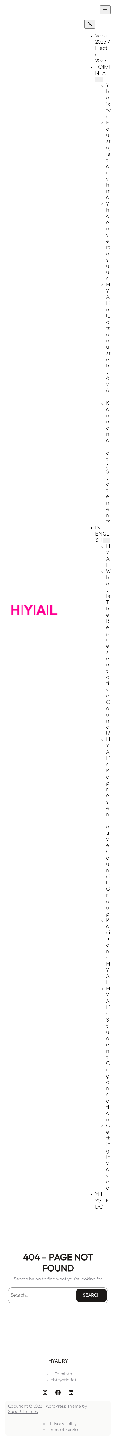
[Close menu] (89, 24)
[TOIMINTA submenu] (99, 79)
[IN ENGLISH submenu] (106, 540)
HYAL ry (58, 1361)
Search (91, 1295)
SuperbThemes (23, 1411)
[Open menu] (105, 9)
